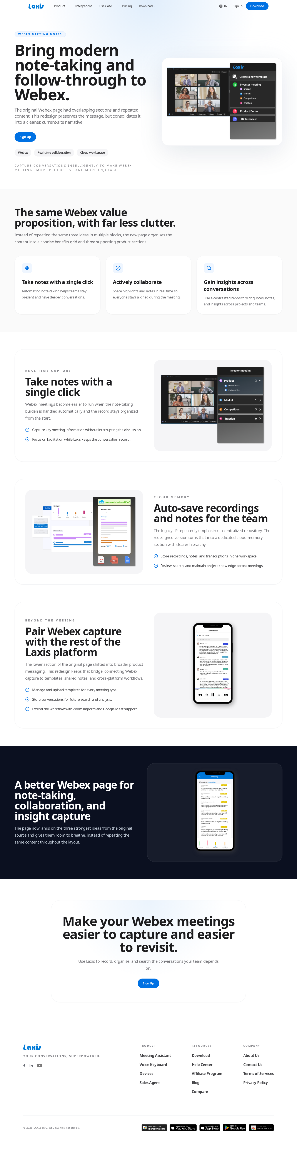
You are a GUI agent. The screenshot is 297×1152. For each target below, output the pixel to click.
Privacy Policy (255, 1082)
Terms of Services (258, 1073)
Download (257, 6)
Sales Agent (150, 1082)
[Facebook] (24, 1065)
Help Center (202, 1064)
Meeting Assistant (155, 1055)
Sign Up (25, 137)
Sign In (237, 6)
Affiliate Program (207, 1073)
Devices (146, 1073)
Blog (196, 1082)
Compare (200, 1091)
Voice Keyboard (153, 1064)
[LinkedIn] (31, 1065)
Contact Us (252, 1064)
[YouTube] (39, 1065)
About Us (251, 1055)
